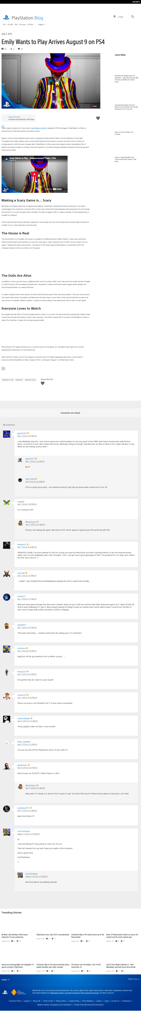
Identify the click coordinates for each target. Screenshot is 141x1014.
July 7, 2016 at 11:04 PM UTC (27, 697)
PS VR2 (10, 24)
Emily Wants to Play (38, 128)
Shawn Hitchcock (14, 117)
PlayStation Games (30, 380)
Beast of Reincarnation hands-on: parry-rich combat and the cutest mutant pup (122, 935)
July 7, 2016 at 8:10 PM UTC (27, 651)
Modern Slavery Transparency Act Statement (54, 1005)
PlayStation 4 (19, 380)
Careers (99, 1001)
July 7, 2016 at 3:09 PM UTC (27, 436)
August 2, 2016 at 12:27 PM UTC (36, 876)
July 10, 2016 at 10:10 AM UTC (27, 721)
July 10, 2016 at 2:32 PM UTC (27, 744)
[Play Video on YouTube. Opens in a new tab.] (95, 106)
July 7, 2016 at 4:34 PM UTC (27, 547)
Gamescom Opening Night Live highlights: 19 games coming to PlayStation (18, 965)
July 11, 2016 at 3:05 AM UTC (35, 788)
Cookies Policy (74, 1001)
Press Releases (87, 1001)
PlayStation (27, 17)
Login (120, 16)
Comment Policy (15, 1001)
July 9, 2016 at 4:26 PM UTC (35, 481)
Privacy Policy (61, 1001)
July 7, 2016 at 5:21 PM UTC (26, 575)
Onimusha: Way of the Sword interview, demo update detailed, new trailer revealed (52, 965)
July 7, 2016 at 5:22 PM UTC (35, 461)
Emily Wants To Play (7, 380)
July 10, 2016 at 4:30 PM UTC (27, 767)
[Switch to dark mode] (114, 16)
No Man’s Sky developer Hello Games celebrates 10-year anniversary (15, 935)
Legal (106, 1001)
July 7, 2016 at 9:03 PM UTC (27, 674)
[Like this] (18, 941)
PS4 (16, 24)
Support (27, 1001)
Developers (126, 1001)
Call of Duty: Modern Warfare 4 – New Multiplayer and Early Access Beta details (121, 965)
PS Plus (30, 24)
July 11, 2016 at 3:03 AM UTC (35, 524)
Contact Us (115, 1001)
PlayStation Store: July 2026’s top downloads (52, 934)
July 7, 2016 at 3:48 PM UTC (27, 504)
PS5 (4, 24)
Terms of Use (48, 1001)
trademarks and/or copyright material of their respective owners (74, 993)
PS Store (22, 24)
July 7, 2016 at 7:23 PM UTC (27, 599)
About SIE (36, 1001)
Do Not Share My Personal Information (89, 1005)
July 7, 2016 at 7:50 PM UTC (27, 627)
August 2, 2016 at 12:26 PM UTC (28, 834)
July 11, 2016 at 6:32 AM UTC (27, 810)
